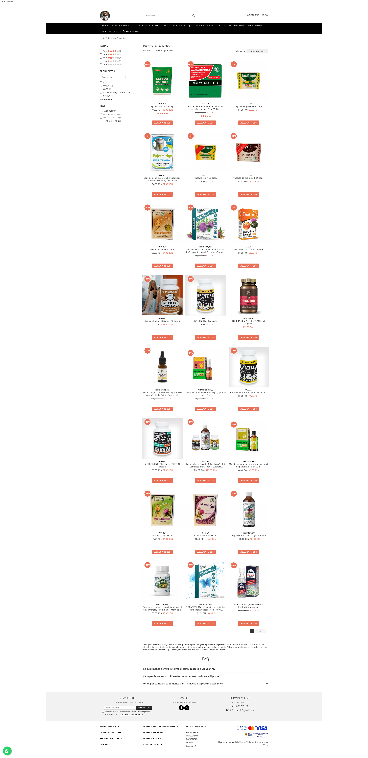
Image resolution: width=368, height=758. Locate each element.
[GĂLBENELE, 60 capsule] (205, 295)
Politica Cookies (153, 738)
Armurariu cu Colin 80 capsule (248, 249)
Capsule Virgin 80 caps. (205, 178)
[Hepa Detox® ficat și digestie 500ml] (249, 510)
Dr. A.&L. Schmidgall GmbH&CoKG (116, 92)
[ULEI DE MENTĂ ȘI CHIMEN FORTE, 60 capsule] (162, 438)
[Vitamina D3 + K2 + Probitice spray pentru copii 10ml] (205, 366)
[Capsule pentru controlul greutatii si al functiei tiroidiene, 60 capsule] (162, 152)
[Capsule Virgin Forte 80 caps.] (249, 81)
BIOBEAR (106, 85)
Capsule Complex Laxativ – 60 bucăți (162, 321)
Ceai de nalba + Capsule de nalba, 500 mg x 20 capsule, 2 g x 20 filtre (205, 107)
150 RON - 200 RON (110, 121)
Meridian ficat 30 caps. (162, 535)
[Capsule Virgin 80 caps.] (205, 152)
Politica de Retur (153, 732)
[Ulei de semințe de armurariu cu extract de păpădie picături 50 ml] (249, 438)
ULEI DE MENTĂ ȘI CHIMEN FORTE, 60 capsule (162, 465)
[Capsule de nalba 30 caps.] (162, 81)
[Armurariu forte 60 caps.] (205, 510)
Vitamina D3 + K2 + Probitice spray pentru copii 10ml (205, 394)
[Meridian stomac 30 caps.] (162, 224)
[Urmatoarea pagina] (264, 631)
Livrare (104, 744)
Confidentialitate (110, 732)
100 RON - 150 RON (110, 117)
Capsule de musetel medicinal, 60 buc (248, 392)
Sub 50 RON (107, 111)
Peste (105, 51)
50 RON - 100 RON (110, 114)
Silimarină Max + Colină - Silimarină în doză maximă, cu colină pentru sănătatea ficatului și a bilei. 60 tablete (205, 250)
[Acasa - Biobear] (114, 16)
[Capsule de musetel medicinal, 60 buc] (249, 367)
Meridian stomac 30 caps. (162, 249)
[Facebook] (181, 707)
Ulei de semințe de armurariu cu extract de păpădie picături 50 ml (248, 465)
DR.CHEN (106, 95)
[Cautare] (193, 15)
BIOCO (105, 89)
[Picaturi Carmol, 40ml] (249, 581)
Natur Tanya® (205, 246)
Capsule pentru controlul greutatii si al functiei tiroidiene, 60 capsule (162, 179)
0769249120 (241, 706)
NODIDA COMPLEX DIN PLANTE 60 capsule (248, 322)
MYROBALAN (248, 318)
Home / (103, 37)
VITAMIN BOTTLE (205, 389)
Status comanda (153, 744)
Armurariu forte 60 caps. (205, 535)
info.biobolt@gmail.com (242, 710)
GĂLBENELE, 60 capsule (205, 321)
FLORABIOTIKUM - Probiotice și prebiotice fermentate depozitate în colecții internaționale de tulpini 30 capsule (206, 608)
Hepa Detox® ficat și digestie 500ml (249, 535)
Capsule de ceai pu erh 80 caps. (248, 178)
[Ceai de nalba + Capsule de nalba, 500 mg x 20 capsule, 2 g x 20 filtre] (205, 81)
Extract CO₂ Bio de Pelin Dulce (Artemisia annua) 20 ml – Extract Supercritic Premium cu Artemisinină (162, 394)
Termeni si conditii (111, 738)
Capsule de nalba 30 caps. (162, 106)
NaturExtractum (162, 389)
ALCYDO (106, 82)
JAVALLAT (162, 318)
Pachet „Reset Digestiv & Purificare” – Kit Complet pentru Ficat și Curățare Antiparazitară (205, 465)
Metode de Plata (109, 726)
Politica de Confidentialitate (131, 714)
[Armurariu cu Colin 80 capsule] (249, 224)
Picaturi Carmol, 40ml (248, 607)
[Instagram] (186, 707)
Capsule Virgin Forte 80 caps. (249, 106)
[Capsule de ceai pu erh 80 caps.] (249, 152)
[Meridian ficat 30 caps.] (162, 510)
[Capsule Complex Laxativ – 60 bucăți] (162, 295)
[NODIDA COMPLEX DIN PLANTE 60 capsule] (249, 295)
